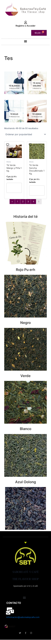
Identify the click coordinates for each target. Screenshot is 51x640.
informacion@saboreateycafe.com (23, 617)
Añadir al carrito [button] (13, 187)
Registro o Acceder (25, 25)
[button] (25, 41)
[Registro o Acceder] (25, 22)
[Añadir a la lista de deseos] (8, 144)
